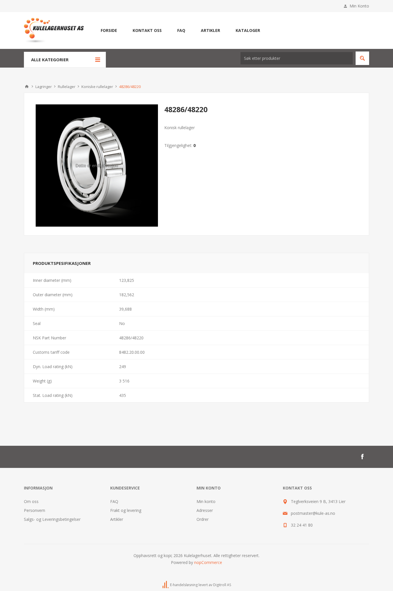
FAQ (114, 501)
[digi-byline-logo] (166, 584)
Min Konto (359, 6)
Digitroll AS (222, 584)
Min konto (206, 501)
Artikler (116, 519)
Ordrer (203, 519)
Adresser (205, 510)
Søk (362, 58)
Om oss (31, 501)
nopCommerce (208, 562)
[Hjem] (27, 86)
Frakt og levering (125, 510)
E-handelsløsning (184, 584)
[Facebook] (362, 456)
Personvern (34, 510)
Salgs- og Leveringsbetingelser (52, 519)
